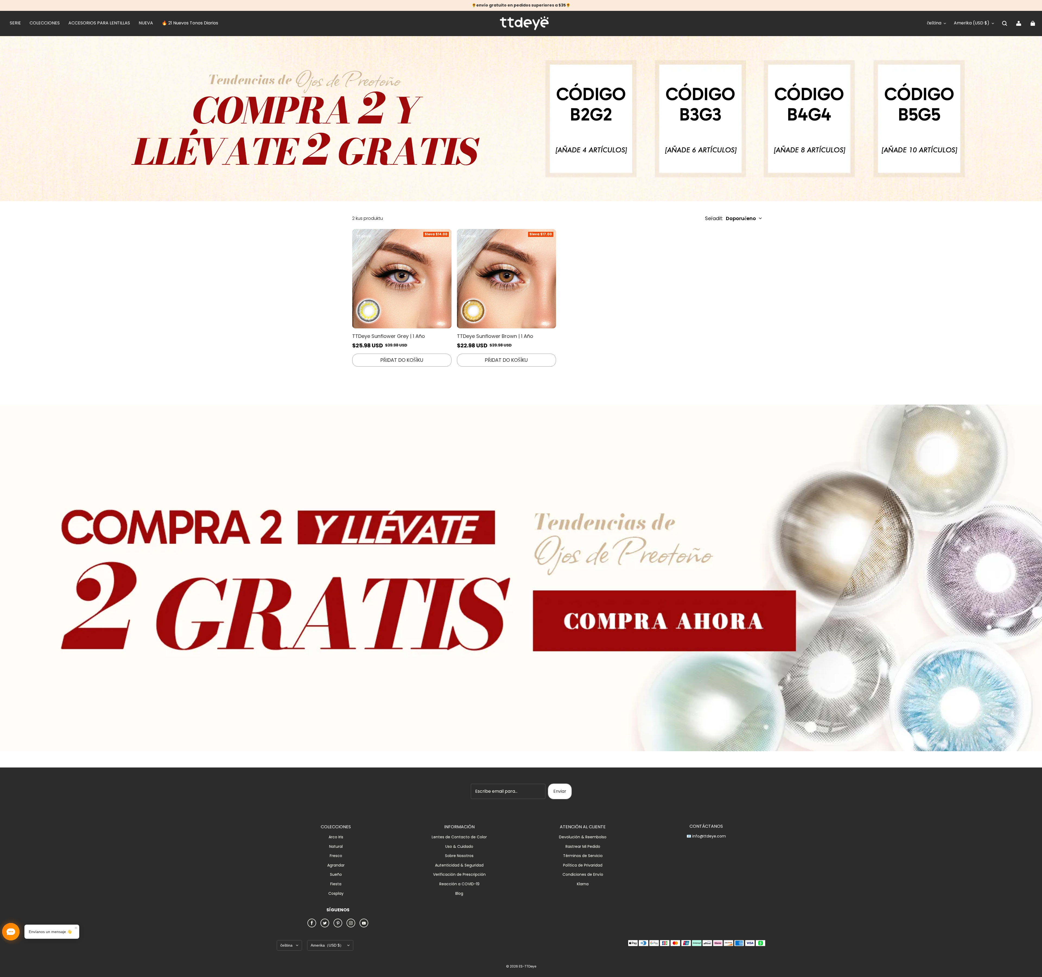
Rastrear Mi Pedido (583, 846)
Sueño (336, 874)
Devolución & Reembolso (582, 837)
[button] (1004, 23)
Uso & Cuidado (459, 846)
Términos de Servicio (583, 855)
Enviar (559, 791)
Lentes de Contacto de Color (459, 837)
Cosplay (336, 893)
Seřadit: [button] (730, 218)
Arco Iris (336, 837)
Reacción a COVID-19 (459, 884)
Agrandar (336, 865)
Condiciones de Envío (583, 874)
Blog (459, 893)
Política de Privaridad (582, 865)
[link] (15, 23)
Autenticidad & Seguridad (459, 865)
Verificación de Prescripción (459, 874)
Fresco (336, 855)
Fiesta (335, 884)
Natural (336, 846)
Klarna (583, 884)
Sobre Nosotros (459, 855)
